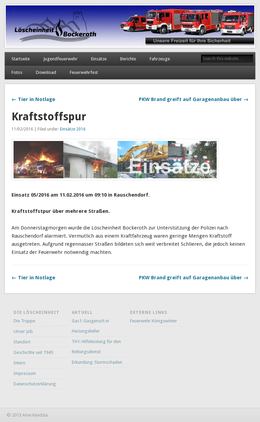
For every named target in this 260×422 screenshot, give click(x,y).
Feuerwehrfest (84, 72)
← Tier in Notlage (33, 99)
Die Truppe (24, 320)
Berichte (128, 58)
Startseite (21, 58)
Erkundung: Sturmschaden (97, 362)
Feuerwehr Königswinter (153, 320)
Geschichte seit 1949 (33, 352)
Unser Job (23, 331)
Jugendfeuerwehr (60, 58)
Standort (22, 341)
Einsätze (99, 58)
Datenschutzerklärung (35, 383)
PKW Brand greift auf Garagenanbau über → (193, 99)
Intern (19, 362)
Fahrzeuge (160, 58)
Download (46, 72)
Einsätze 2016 (73, 129)
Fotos (17, 72)
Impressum (25, 373)
